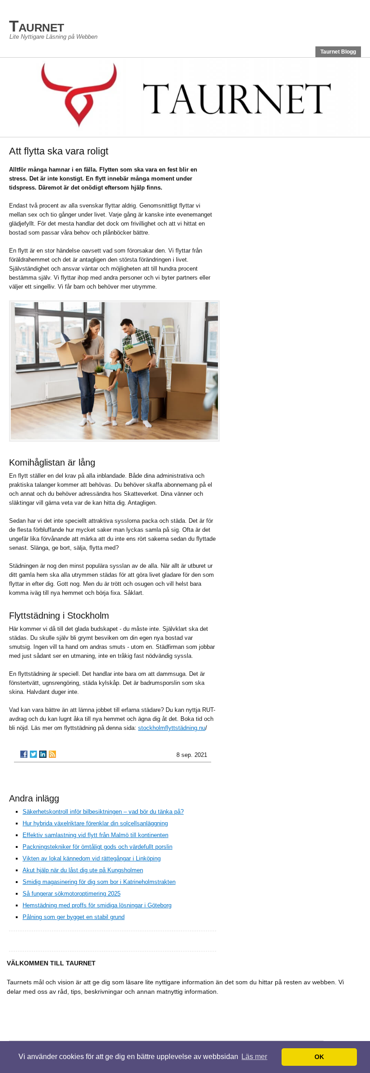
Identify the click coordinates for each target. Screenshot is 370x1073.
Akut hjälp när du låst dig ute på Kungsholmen (83, 870)
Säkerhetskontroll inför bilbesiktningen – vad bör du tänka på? (103, 811)
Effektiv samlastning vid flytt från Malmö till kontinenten (95, 835)
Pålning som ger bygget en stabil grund (74, 917)
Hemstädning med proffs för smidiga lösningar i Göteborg (97, 905)
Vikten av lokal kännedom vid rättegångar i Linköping (92, 858)
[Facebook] (24, 754)
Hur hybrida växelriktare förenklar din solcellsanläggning (95, 823)
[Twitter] (33, 754)
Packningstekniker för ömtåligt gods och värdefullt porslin (97, 846)
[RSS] (52, 754)
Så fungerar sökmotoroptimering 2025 (71, 893)
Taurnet (36, 26)
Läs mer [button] (254, 1056)
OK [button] (319, 1056)
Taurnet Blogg (338, 52)
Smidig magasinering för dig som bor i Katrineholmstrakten (99, 881)
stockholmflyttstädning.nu (171, 727)
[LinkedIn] (42, 754)
